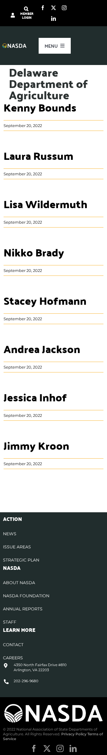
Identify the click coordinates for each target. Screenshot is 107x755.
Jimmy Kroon (36, 445)
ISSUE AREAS (17, 547)
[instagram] (64, 7)
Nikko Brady (34, 252)
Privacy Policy (73, 734)
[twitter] (53, 7)
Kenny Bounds (40, 107)
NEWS (9, 533)
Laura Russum (38, 155)
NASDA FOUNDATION (26, 595)
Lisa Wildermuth (45, 204)
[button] (26, 9)
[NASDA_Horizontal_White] (53, 705)
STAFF (9, 622)
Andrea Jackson (42, 349)
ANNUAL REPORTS (23, 609)
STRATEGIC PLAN (21, 560)
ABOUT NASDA (19, 582)
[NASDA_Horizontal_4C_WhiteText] (14, 45)
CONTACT (13, 644)
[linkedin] (53, 18)
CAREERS (13, 657)
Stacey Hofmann (45, 300)
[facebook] (42, 7)
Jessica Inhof (35, 397)
